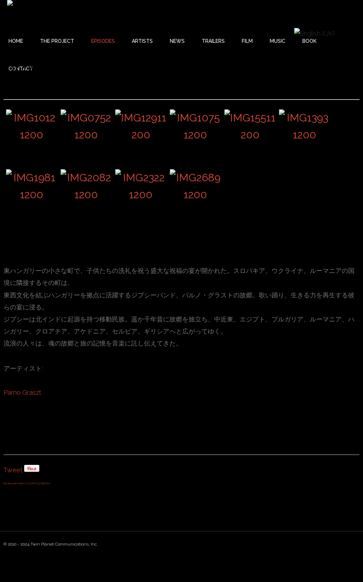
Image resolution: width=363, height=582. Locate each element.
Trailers (213, 41)
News (177, 41)
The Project (57, 41)
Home (16, 41)
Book (309, 41)
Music (277, 41)
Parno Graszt (22, 392)
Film (247, 41)
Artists (142, 41)
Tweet (13, 470)
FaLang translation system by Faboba (27, 483)
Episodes (103, 41)
